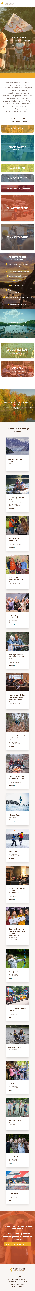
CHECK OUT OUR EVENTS (17, 1244)
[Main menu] (32, 3)
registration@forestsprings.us (17, 1281)
